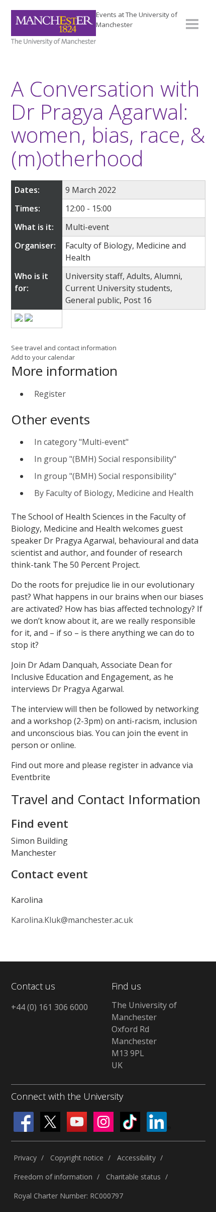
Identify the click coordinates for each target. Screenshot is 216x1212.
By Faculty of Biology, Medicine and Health (113, 493)
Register (50, 393)
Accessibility (136, 1157)
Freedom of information (53, 1176)
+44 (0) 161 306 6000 (49, 1007)
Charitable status (133, 1176)
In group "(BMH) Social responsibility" (105, 458)
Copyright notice (76, 1157)
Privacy (25, 1157)
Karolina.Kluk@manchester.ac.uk (72, 919)
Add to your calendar (43, 357)
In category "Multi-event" (81, 441)
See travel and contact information (64, 347)
